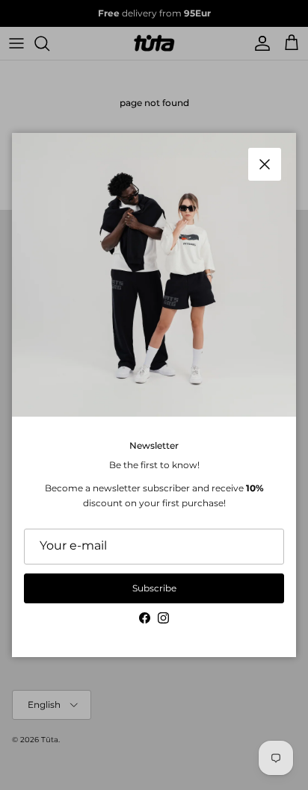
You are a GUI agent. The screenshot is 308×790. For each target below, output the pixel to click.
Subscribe (154, 588)
